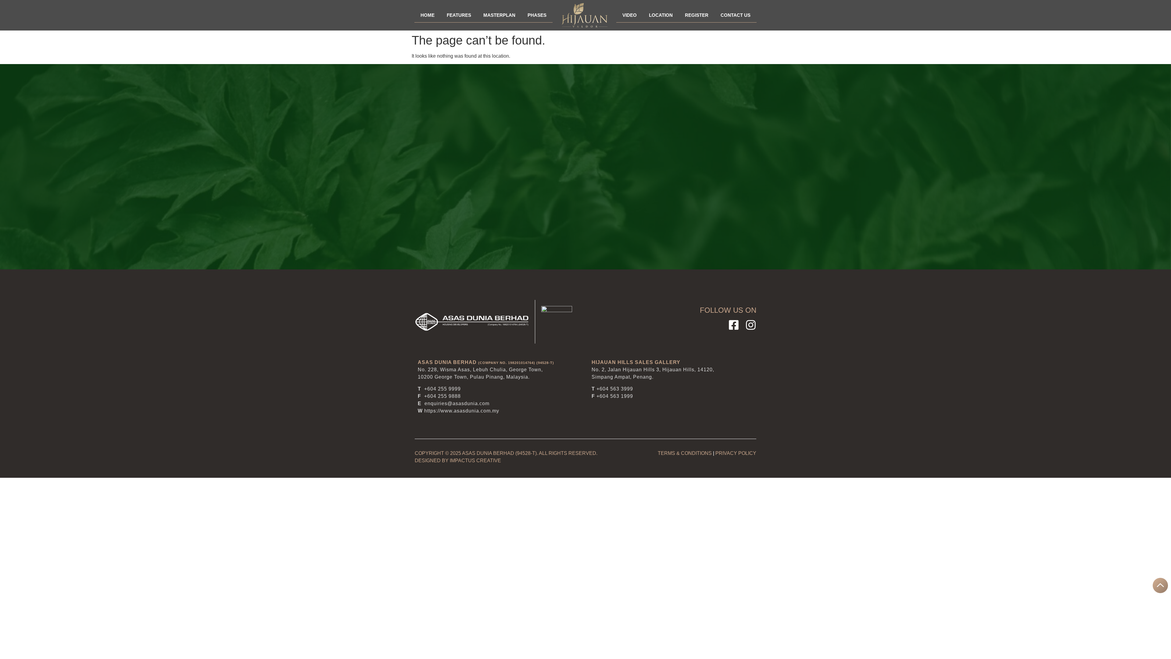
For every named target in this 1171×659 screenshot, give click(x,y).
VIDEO (629, 15)
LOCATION (661, 15)
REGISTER (696, 15)
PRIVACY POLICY (735, 453)
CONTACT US (735, 15)
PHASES (537, 15)
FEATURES (459, 15)
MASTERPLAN (499, 15)
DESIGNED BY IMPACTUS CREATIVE (458, 460)
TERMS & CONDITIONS (685, 453)
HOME (428, 15)
